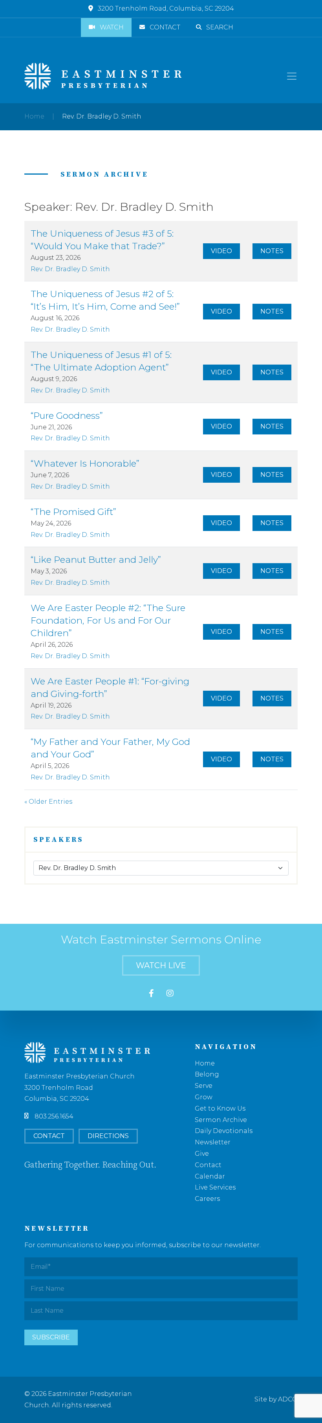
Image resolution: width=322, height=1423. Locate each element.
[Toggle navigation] (292, 76)
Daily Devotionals (223, 1131)
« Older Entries (48, 801)
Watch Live (161, 965)
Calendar (210, 1176)
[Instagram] (170, 994)
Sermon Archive (221, 1120)
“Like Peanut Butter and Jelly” (96, 559)
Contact (165, 27)
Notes (272, 251)
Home (34, 116)
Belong (207, 1074)
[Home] (102, 76)
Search (219, 27)
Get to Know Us (220, 1108)
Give (202, 1153)
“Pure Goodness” (67, 415)
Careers (207, 1198)
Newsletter (213, 1142)
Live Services (215, 1187)
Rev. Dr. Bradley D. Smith (70, 269)
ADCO (288, 1399)
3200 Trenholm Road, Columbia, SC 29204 (166, 8)
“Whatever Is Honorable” (85, 463)
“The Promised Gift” (73, 511)
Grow (203, 1097)
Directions (108, 1136)
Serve (203, 1085)
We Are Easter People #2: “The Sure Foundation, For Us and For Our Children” (108, 620)
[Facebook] (151, 994)
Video (221, 251)
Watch (112, 27)
